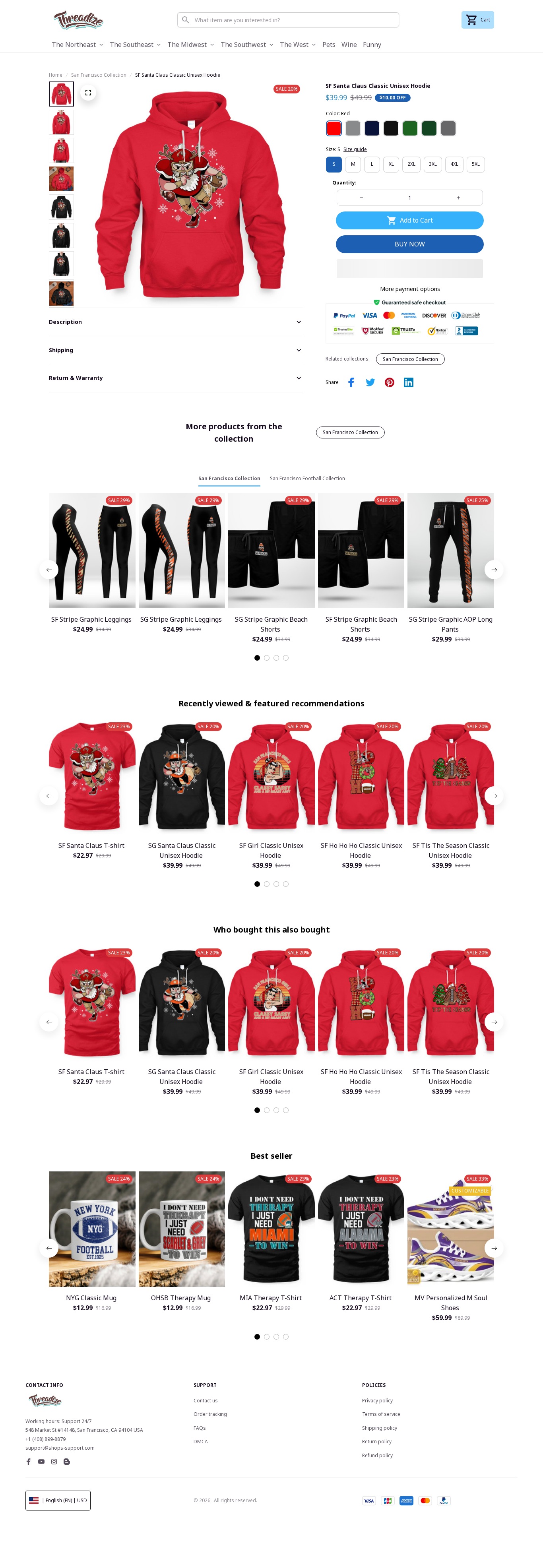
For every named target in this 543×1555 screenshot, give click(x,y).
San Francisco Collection (98, 75)
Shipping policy (379, 1428)
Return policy (377, 1441)
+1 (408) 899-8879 (45, 1439)
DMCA (201, 1441)
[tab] (257, 657)
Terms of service (381, 1414)
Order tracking (210, 1414)
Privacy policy (377, 1400)
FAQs (200, 1428)
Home (55, 75)
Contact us (206, 1400)
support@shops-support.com (60, 1447)
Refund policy (377, 1455)
